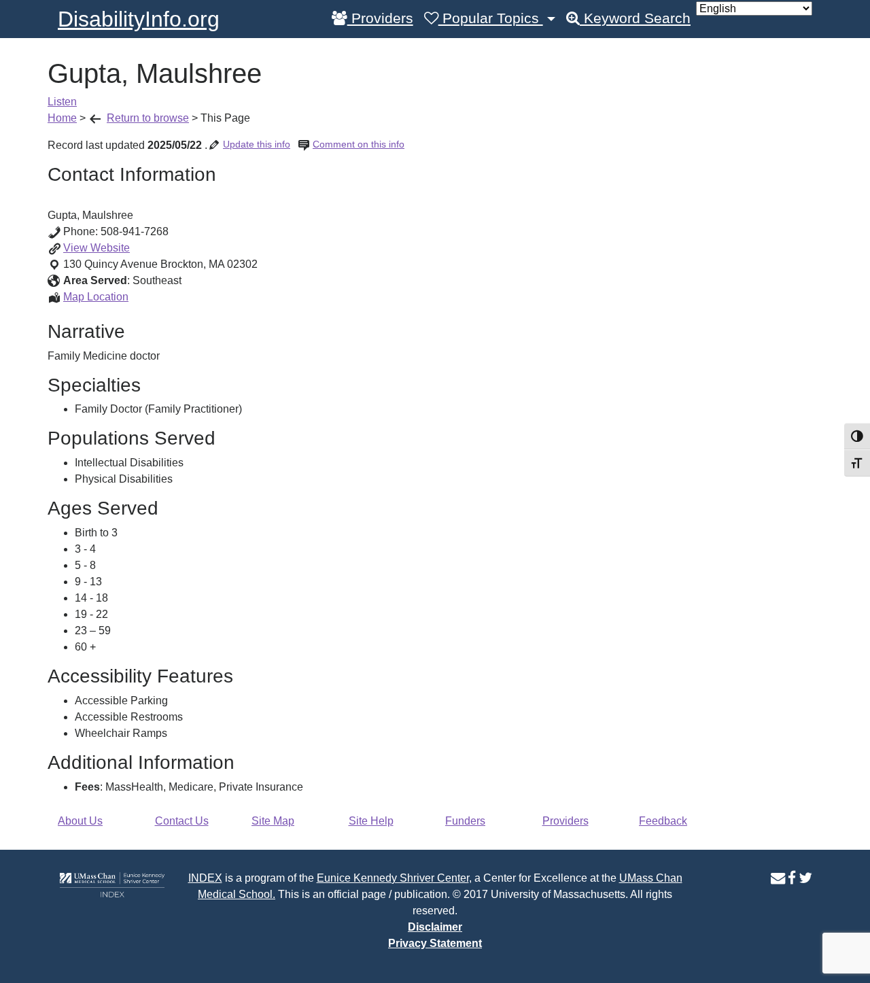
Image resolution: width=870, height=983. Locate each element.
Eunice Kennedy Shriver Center (393, 878)
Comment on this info (358, 144)
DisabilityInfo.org (139, 19)
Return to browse (148, 118)
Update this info (256, 144)
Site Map (272, 821)
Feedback (663, 821)
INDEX (205, 878)
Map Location (95, 297)
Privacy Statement (435, 943)
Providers (380, 18)
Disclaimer (435, 927)
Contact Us (182, 821)
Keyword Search (635, 18)
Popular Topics (490, 18)
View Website (96, 248)
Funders (465, 821)
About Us (80, 821)
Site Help (371, 821)
